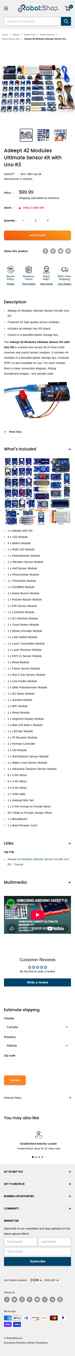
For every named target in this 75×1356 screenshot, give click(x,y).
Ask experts (46, 283)
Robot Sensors (47, 34)
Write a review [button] (37, 982)
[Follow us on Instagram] (22, 1299)
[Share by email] (68, 251)
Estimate (15, 1080)
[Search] (66, 21)
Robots (15, 34)
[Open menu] (6, 8)
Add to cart (37, 235)
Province (10, 1037)
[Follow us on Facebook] (7, 1299)
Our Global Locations (15, 1280)
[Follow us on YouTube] (37, 1299)
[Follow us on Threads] (60, 1299)
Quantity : (10, 220)
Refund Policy (12, 1097)
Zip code (9, 1055)
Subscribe (37, 1261)
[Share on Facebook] (45, 251)
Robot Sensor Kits (11, 39)
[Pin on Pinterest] (53, 251)
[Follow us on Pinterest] (29, 1299)
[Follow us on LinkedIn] (52, 1299)
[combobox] (32, 21)
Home (5, 34)
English (50, 1280)
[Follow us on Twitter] (14, 1299)
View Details (28, 283)
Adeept (9, 174)
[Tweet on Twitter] (60, 251)
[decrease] (23, 220)
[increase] (48, 220)
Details (10, 283)
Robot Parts (30, 34)
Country (9, 1018)
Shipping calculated (31, 198)
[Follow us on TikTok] (45, 1299)
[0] (67, 8)
